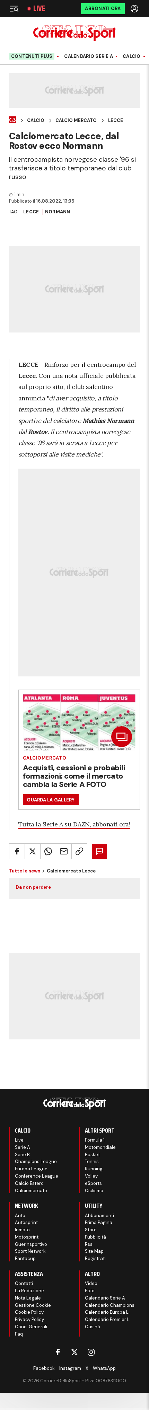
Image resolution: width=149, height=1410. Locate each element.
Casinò (92, 1327)
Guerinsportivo (31, 1244)
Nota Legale (28, 1298)
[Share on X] (32, 851)
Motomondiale (100, 1147)
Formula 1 (95, 1140)
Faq (19, 1334)
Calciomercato (45, 758)
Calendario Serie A (88, 56)
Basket (92, 1155)
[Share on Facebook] (17, 851)
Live (39, 8)
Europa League (31, 1169)
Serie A (22, 1147)
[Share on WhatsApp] (48, 851)
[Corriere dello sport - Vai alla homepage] (74, 33)
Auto (20, 1215)
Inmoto (22, 1230)
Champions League (36, 1161)
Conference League (36, 1176)
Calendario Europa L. (107, 1312)
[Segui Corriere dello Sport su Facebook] (58, 1352)
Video (91, 1283)
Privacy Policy (29, 1319)
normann (57, 212)
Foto (90, 1291)
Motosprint (26, 1237)
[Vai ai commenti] (99, 851)
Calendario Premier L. (108, 1319)
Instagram (70, 1368)
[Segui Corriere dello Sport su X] (74, 1352)
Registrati (95, 1258)
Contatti (24, 1283)
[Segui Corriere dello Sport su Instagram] (91, 1352)
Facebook (44, 1368)
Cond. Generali (31, 1327)
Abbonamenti (99, 1215)
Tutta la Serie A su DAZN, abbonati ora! (74, 824)
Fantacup (25, 1258)
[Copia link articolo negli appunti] (79, 851)
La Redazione (29, 1291)
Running (94, 1169)
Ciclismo (94, 1191)
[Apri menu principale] (14, 9)
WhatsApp (104, 1368)
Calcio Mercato (76, 120)
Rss (89, 1244)
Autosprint (26, 1222)
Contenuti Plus (32, 56)
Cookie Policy (29, 1312)
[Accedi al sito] (135, 9)
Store (91, 1230)
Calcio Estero (29, 1183)
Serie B (22, 1155)
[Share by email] (63, 851)
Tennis (92, 1161)
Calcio (132, 56)
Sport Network (30, 1251)
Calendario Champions (109, 1305)
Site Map (94, 1251)
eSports (93, 1183)
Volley (91, 1176)
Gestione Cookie (33, 1305)
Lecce (115, 120)
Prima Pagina (98, 1222)
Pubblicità (95, 1237)
